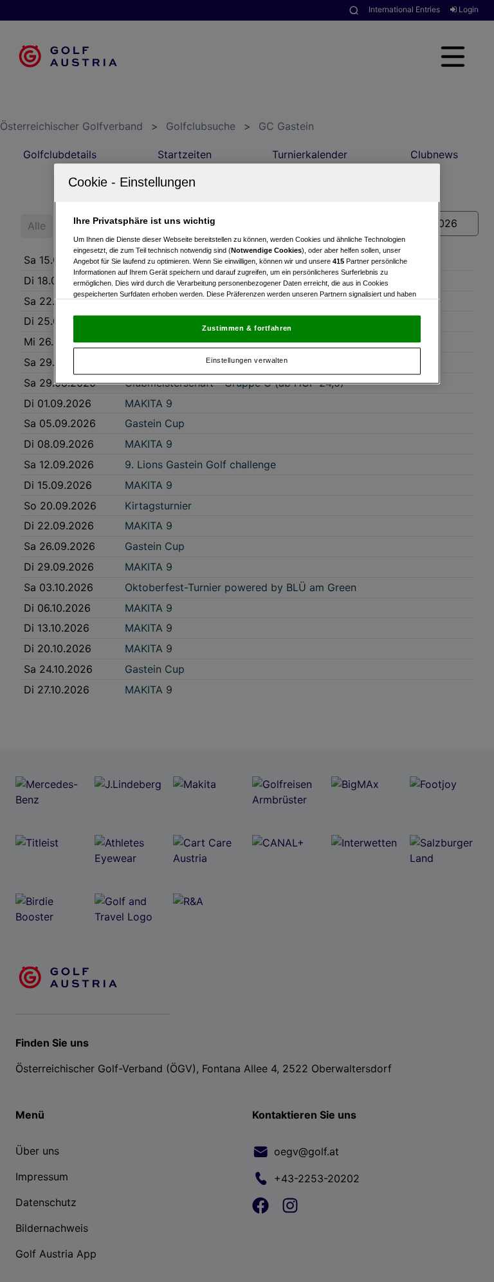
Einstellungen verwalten (247, 360)
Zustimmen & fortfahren (247, 328)
